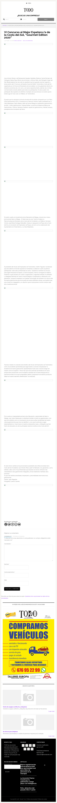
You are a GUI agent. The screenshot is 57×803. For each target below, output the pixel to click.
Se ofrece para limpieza (10, 731)
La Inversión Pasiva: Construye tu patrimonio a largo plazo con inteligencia (28, 780)
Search (45, 19)
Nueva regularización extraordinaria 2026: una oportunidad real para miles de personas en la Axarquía (28, 769)
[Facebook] (5, 524)
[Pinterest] (12, 524)
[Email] (19, 524)
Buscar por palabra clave (8, 764)
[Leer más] (51, 711)
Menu (29, 3)
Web (5, 580)
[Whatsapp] (15, 524)
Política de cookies (42, 799)
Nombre (6, 564)
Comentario (7, 544)
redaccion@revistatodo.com (44, 754)
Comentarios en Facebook (18, 536)
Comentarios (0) (8, 536)
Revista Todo (28, 10)
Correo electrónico (9, 572)
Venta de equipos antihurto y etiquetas (15, 707)
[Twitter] (9, 524)
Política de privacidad (32, 799)
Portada (5, 25)
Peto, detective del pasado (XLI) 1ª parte (27, 789)
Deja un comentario (28, 40)
